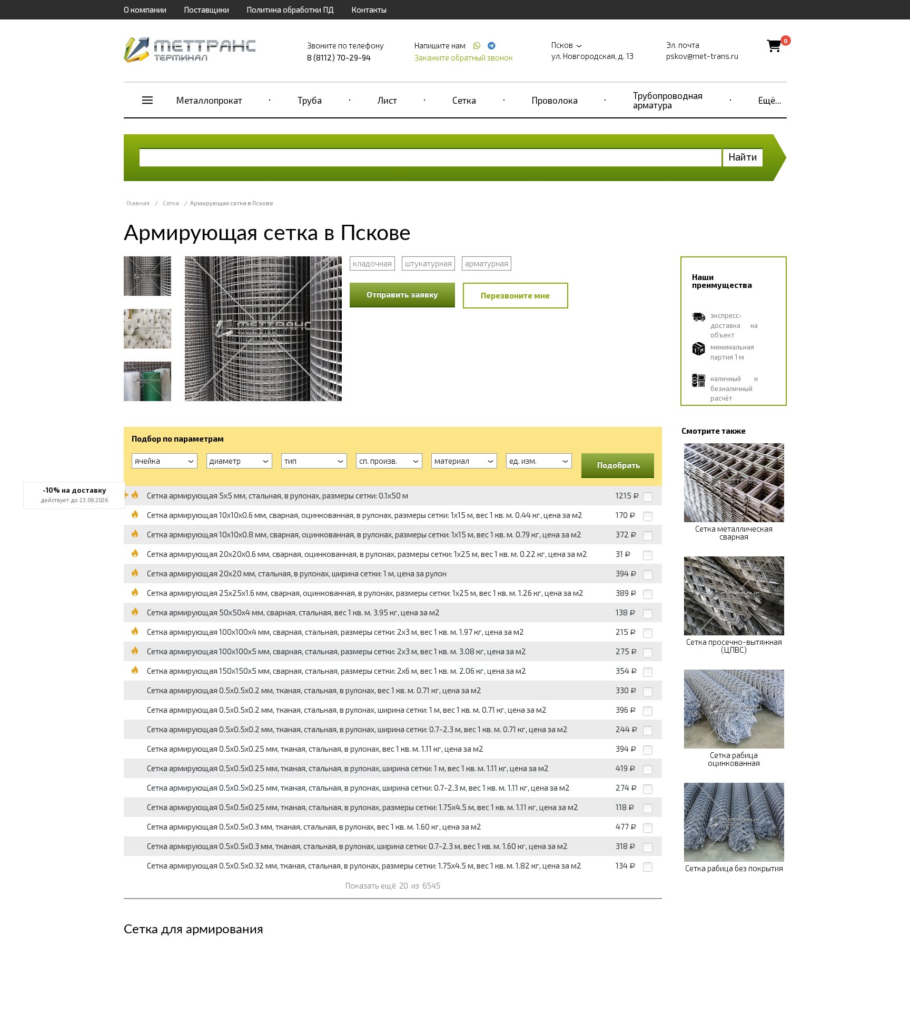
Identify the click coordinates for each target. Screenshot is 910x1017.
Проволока (555, 100)
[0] (774, 45)
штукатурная (428, 263)
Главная (138, 203)
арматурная (486, 263)
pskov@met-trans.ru (702, 56)
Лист (387, 100)
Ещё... (770, 100)
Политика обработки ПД (290, 9)
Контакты (369, 9)
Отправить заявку (402, 294)
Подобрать (618, 465)
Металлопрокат (209, 100)
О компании (145, 9)
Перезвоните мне (515, 295)
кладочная (372, 263)
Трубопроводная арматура (668, 100)
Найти (742, 157)
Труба (310, 100)
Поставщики (206, 9)
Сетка (464, 100)
